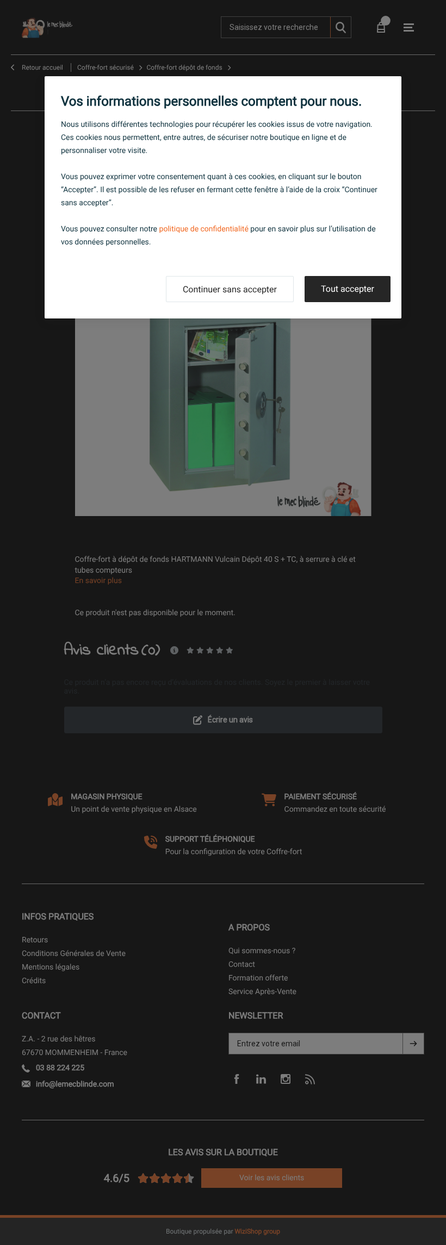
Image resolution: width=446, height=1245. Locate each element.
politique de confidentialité (204, 229)
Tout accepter (347, 289)
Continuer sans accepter (230, 289)
